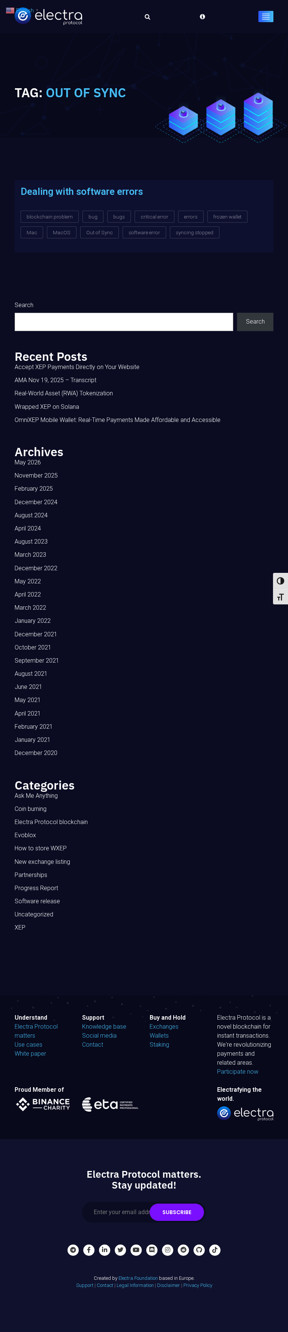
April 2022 (28, 594)
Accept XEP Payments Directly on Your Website (77, 367)
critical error (154, 217)
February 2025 (34, 488)
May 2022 (28, 581)
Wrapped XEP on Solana (47, 406)
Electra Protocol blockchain (51, 822)
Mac (32, 232)
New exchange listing (42, 861)
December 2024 (36, 502)
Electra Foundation (138, 1278)
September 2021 (37, 660)
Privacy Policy (197, 1285)
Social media (99, 1035)
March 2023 (30, 554)
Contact (92, 1044)
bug (93, 217)
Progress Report (36, 888)
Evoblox (25, 835)
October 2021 (33, 647)
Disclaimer (168, 1285)
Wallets (159, 1035)
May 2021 (28, 700)
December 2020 (36, 752)
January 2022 (33, 620)
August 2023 (31, 541)
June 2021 (28, 686)
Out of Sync (99, 232)
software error (144, 232)
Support (84, 1285)
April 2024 (28, 528)
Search (24, 305)
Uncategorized (34, 914)
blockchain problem (50, 217)
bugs (119, 217)
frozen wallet (227, 217)
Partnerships (31, 874)
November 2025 (36, 475)
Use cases (28, 1044)
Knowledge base (104, 1026)
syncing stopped (194, 232)
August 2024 (31, 515)
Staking (159, 1044)
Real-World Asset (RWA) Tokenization (64, 393)
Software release (37, 901)
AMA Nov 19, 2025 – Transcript (55, 380)
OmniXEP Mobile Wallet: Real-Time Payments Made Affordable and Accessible (117, 419)
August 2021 (31, 673)
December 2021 (36, 634)
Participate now (237, 1071)
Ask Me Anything (36, 795)
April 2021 (28, 713)
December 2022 (36, 568)
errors (191, 217)
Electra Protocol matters (36, 1031)
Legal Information (135, 1285)
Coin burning (30, 808)
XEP (20, 927)
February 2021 (34, 726)
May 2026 (28, 462)
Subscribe (176, 1212)
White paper (30, 1053)
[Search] (145, 17)
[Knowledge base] (200, 17)
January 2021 (33, 739)
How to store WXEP (41, 848)
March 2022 (30, 607)
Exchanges (164, 1026)
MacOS (61, 232)
